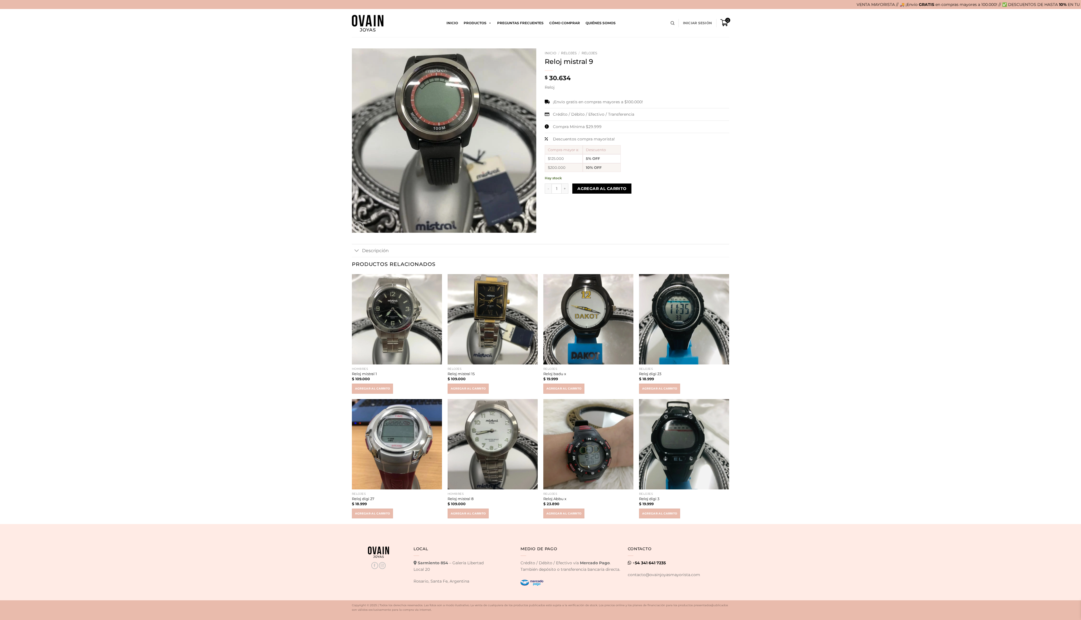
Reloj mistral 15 (461, 373)
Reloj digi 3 (649, 498)
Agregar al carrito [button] (372, 388)
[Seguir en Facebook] (374, 565)
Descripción (375, 250)
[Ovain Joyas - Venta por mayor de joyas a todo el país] (367, 23)
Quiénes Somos (601, 23)
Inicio (452, 23)
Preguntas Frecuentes (520, 23)
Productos (475, 23)
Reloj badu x (554, 373)
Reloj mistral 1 (364, 373)
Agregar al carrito (602, 188)
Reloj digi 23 (650, 373)
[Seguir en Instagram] (382, 565)
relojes (569, 53)
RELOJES (589, 53)
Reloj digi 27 (363, 498)
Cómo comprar (564, 23)
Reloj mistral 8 (461, 498)
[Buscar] (672, 23)
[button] (697, 23)
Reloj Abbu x (554, 498)
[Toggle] (357, 251)
